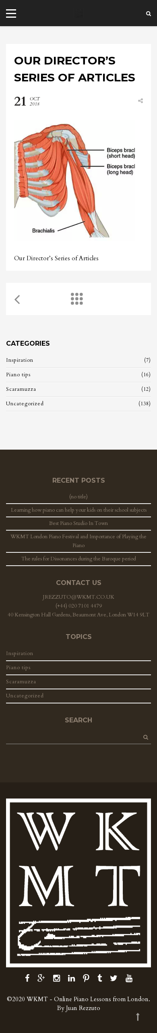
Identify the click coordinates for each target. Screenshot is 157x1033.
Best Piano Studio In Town (78, 523)
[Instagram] (56, 978)
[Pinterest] (86, 978)
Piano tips (18, 374)
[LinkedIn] (71, 978)
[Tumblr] (99, 978)
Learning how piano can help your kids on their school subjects (79, 510)
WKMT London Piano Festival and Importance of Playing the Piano (78, 541)
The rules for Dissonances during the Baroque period (78, 558)
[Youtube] (129, 978)
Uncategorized (25, 403)
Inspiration (19, 360)
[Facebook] (27, 978)
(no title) (78, 496)
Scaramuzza (21, 389)
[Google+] (41, 978)
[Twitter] (114, 978)
